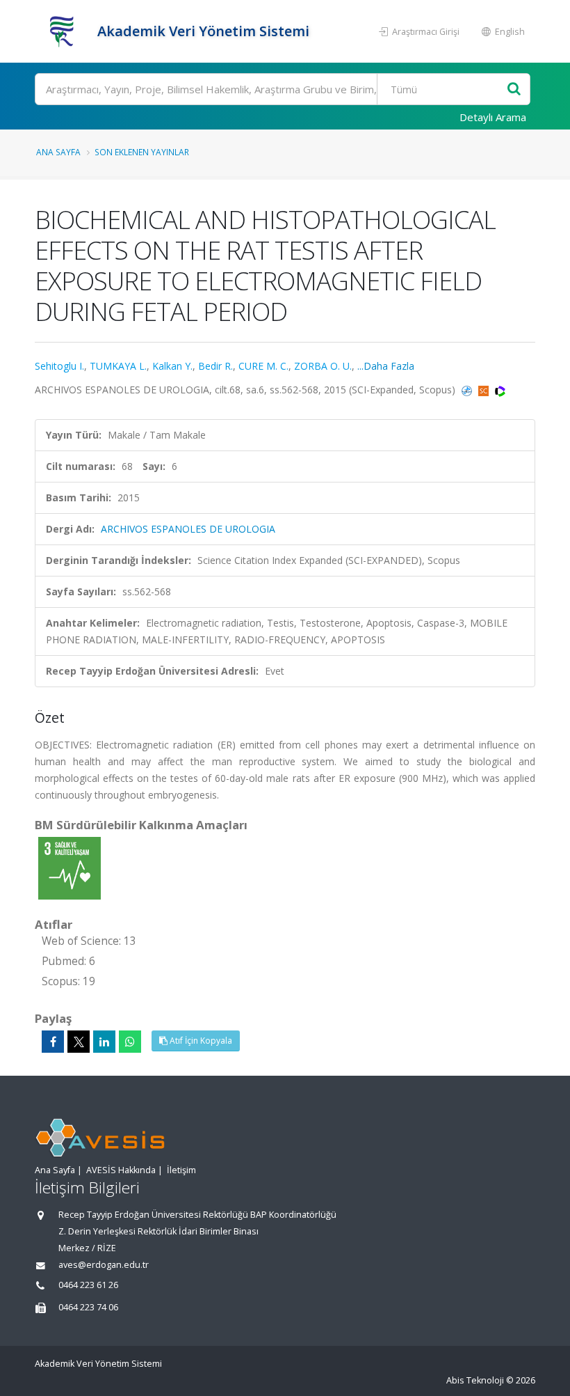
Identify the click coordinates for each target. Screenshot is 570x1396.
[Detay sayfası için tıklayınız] (69, 867)
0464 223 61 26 (88, 1285)
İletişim (181, 1170)
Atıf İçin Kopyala (200, 1040)
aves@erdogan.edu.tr (103, 1265)
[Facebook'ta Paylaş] (53, 1041)
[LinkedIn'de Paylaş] (104, 1041)
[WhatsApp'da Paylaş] (130, 1041)
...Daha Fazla (385, 365)
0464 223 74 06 (88, 1307)
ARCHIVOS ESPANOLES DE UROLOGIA (188, 528)
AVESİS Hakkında (121, 1170)
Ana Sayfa (58, 151)
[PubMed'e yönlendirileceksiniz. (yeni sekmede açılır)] (468, 389)
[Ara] (514, 89)
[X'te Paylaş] (78, 1041)
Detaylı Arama (492, 117)
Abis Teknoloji (475, 1380)
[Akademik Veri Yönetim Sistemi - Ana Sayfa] (64, 31)
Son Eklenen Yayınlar (142, 151)
